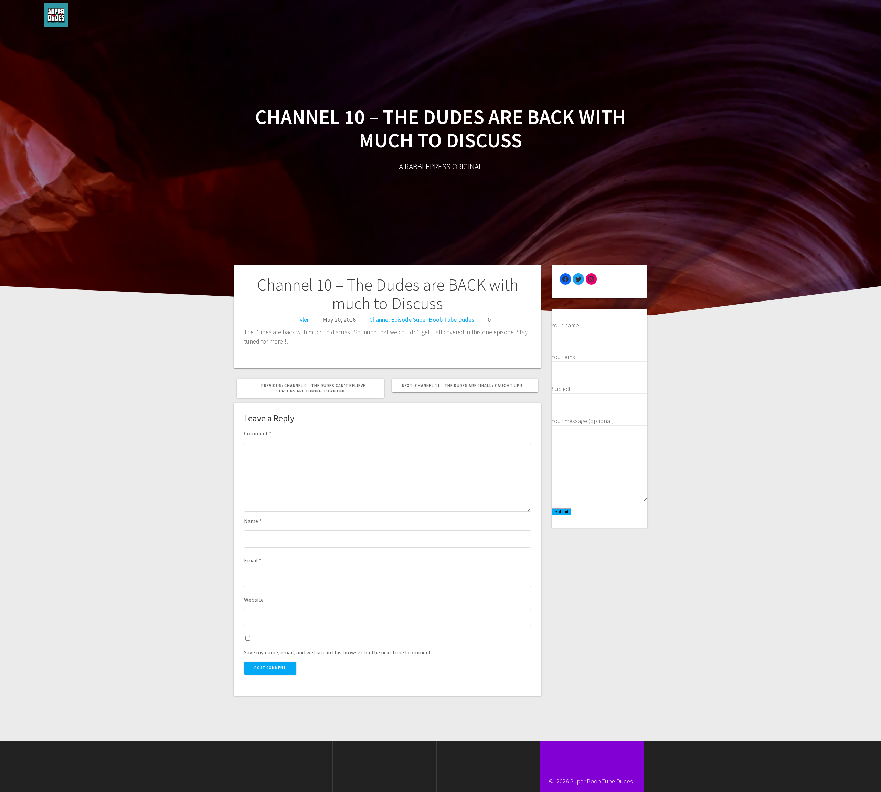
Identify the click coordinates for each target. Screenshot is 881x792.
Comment (258, 433)
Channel (379, 320)
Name (253, 521)
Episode (401, 320)
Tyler (302, 320)
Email (252, 560)
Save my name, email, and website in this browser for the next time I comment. (338, 652)
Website (254, 599)
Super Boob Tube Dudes (443, 320)
